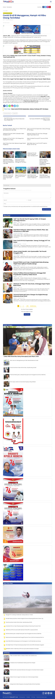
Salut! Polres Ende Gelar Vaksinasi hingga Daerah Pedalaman (14, 144)
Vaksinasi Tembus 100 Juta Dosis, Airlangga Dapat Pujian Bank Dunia (37, 134)
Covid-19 (15, 113)
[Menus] (51, 1)
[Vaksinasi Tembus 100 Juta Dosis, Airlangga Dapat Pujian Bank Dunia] (26, 291)
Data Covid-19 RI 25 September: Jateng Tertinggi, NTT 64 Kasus (38, 129)
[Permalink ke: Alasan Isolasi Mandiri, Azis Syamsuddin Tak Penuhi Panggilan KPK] (7, 255)
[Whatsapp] (9, 106)
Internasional (20, 233)
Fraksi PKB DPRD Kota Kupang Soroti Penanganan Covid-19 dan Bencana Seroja (23, 641)
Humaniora (8, 19)
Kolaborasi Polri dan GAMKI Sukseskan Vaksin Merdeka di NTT (13, 134)
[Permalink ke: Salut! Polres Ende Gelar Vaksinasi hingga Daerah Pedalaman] (32, 170)
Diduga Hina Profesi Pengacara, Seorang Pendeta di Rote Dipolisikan (25, 684)
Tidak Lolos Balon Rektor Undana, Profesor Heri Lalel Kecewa (23, 655)
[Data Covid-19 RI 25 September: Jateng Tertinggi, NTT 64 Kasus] (13, 248)
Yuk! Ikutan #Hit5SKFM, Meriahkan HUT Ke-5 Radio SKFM (39, 119)
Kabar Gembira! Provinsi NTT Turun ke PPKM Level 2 (37, 139)
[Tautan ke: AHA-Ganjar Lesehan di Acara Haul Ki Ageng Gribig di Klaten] (6, 384)
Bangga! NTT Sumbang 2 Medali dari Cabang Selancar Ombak (19, 614)
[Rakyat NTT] (8, 1)
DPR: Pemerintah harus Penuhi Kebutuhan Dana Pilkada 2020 (14, 119)
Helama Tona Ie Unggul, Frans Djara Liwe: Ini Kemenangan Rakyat (24, 676)
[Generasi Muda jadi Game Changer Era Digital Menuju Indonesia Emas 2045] (13, 302)
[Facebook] (43, 7)
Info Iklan (33, 697)
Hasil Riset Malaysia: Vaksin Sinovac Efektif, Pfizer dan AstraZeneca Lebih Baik (14, 129)
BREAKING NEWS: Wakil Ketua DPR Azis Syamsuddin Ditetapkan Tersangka (22, 648)
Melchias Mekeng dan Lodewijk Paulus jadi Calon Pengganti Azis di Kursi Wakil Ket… (28, 374)
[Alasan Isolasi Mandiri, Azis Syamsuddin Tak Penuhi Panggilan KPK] (15, 258)
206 (27, 306)
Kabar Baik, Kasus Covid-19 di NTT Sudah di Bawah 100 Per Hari (37, 144)
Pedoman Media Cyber (42, 697)
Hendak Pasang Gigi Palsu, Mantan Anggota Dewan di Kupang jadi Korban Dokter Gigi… (25, 618)
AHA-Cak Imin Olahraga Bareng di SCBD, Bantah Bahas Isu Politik (24, 360)
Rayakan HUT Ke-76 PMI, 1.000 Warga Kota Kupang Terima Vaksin (13, 139)
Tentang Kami (22, 697)
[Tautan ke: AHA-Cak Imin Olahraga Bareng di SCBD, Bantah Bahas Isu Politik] (6, 362)
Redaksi (28, 697)
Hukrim (14, 254)
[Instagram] (48, 7)
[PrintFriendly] (17, 106)
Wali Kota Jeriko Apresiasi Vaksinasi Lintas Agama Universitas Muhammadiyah (26, 669)
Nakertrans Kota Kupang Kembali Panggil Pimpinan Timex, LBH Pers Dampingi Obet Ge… (25, 637)
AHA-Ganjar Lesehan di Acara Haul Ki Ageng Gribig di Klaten (23, 381)
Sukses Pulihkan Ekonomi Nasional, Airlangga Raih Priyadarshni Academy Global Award (45, 162)
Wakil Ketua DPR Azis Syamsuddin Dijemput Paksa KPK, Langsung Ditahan (22, 629)
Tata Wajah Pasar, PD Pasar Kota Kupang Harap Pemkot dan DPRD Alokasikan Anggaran (25, 644)
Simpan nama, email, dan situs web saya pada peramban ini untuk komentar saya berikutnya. (25, 206)
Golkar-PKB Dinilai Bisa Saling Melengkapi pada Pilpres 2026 (21, 356)
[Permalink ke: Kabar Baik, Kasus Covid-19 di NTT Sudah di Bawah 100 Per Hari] (45, 170)
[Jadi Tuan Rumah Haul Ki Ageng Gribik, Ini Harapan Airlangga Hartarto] (49, 225)
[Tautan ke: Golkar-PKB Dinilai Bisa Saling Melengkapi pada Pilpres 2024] (27, 340)
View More (27, 314)
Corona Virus (7, 113)
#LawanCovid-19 (8, 13)
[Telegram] (15, 106)
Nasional (11, 19)
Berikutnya (33, 306)
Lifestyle (14, 265)
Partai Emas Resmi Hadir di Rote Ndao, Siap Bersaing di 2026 (23, 367)
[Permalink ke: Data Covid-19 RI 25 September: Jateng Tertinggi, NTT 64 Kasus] (20, 154)
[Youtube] (50, 7)
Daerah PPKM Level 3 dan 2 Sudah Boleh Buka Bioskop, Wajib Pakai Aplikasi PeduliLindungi (31, 262)
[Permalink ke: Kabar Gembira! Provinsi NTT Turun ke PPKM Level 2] (20, 170)
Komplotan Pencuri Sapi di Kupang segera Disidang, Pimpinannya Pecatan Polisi (23, 626)
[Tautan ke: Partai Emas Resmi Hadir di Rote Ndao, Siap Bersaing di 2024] (6, 370)
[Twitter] (46, 7)
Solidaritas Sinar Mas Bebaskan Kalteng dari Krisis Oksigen (22, 662)
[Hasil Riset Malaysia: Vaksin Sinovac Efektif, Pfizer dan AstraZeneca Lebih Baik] (18, 237)
